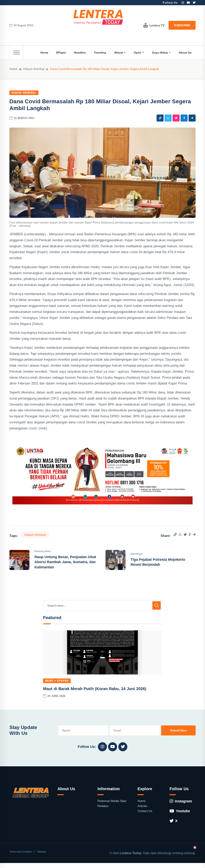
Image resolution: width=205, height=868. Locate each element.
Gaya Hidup (160, 52)
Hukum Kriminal (33, 69)
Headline (80, 52)
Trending (100, 52)
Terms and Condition (20, 851)
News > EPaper (57, 680)
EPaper (61, 52)
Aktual (118, 52)
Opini (137, 52)
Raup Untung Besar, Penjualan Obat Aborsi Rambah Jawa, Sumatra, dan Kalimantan (65, 562)
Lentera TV (157, 25)
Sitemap (41, 851)
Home (44, 52)
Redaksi (102, 806)
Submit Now (178, 730)
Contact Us (145, 811)
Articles (142, 806)
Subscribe (182, 25)
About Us (185, 52)
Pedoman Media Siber (112, 801)
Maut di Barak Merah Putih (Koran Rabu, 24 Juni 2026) (94, 688)
